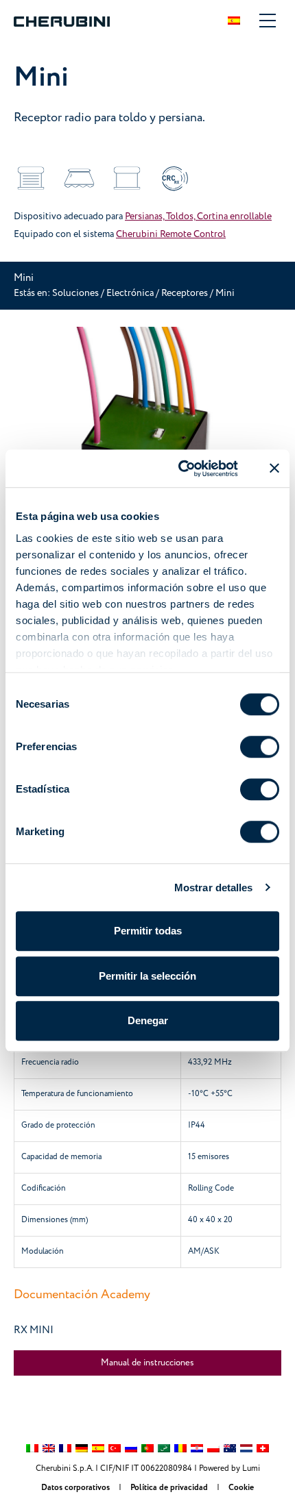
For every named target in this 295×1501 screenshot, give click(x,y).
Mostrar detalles (213, 887)
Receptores (185, 292)
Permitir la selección (147, 976)
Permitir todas (148, 930)
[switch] (259, 747)
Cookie (241, 1487)
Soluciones (76, 292)
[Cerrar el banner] (274, 468)
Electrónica (130, 292)
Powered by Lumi (229, 1468)
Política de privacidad (170, 1487)
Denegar (148, 1020)
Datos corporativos (76, 1487)
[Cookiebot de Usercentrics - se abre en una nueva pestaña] (180, 468)
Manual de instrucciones (147, 1362)
